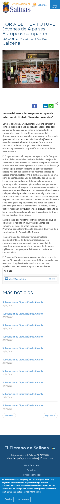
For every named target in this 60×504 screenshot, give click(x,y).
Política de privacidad (32, 474)
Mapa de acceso (31, 465)
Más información (33, 491)
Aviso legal (31, 470)
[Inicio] (16, 7)
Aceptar (8, 499)
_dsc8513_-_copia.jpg (17, 279)
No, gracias (23, 499)
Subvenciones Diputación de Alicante (23, 302)
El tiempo (42, 4)
